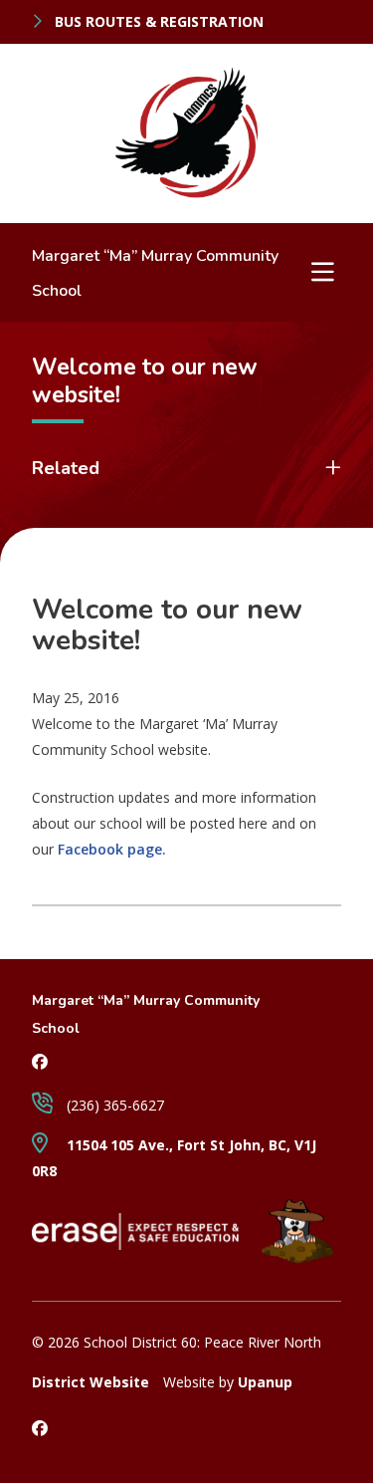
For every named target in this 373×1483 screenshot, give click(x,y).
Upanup (265, 1381)
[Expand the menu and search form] (322, 272)
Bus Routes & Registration (157, 22)
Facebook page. (112, 849)
